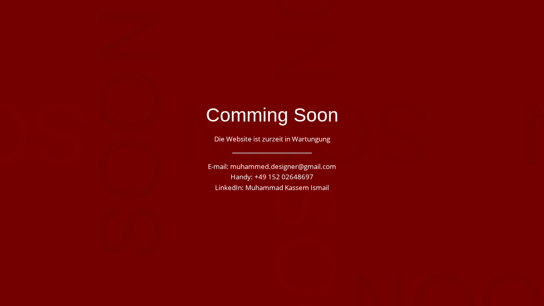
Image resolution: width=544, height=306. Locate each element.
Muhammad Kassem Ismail (287, 187)
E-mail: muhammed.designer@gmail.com (272, 166)
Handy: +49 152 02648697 (272, 177)
